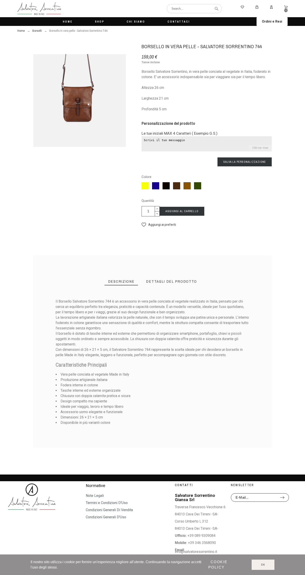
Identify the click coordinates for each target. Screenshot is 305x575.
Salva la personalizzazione (244, 162)
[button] (272, 21)
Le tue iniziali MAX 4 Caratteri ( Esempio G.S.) (179, 133)
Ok (263, 565)
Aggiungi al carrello (181, 211)
